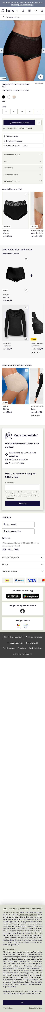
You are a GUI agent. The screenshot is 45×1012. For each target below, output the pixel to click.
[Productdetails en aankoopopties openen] (26, 290)
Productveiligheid (10, 174)
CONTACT (6, 517)
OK (22, 1002)
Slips (18, 17)
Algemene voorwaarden (34, 637)
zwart (4, 101)
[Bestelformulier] (29, 10)
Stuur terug (8, 168)
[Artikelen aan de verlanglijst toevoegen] (39, 122)
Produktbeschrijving (11, 155)
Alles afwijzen (8, 1008)
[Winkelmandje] (42, 10)
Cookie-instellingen (35, 1008)
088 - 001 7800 (10, 549)
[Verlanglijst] (36, 10)
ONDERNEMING (9, 571)
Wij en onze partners (11, 912)
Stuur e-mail (11, 525)
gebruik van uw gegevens (28, 915)
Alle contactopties (13, 531)
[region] (22, 958)
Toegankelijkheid (32, 643)
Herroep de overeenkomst (13, 637)
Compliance (22, 648)
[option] (3, 97)
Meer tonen (10, 498)
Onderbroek (11, 17)
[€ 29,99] (15, 323)
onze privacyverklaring (19, 991)
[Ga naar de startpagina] (10, 10)
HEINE (5, 564)
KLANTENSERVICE (10, 557)
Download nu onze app (23, 590)
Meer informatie (36, 933)
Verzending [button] (25, 90)
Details (6, 161)
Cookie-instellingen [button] (35, 648)
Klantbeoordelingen (11, 181)
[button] (3, 10)
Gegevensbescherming (15, 643)
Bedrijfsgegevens (9, 648)
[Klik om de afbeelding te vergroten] (40, 77)
